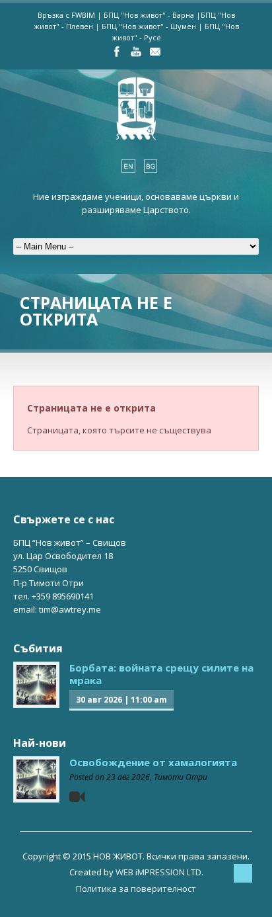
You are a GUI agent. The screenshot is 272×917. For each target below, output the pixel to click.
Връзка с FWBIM (66, 15)
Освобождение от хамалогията (153, 762)
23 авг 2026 (128, 777)
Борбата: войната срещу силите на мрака (161, 674)
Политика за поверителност (136, 889)
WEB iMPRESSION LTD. (159, 872)
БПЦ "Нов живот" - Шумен (149, 26)
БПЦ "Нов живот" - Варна (149, 15)
